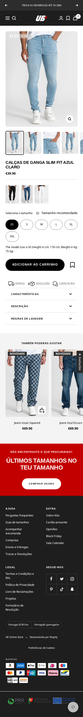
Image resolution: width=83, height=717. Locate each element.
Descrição (19, 306)
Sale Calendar (55, 543)
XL (71, 224)
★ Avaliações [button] (80, 361)
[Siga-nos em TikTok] (61, 589)
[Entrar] (61, 18)
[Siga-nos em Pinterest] (51, 589)
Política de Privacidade (20, 585)
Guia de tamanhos (17, 522)
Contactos (12, 540)
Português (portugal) (45, 624)
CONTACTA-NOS (67, 283)
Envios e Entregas (17, 547)
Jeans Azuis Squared (27, 423)
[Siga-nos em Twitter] (61, 579)
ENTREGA (20, 283)
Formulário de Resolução (15, 608)
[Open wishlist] (68, 18)
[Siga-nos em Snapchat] (72, 589)
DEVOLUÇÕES (43, 283)
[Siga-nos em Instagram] (72, 579)
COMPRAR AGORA (41, 483)
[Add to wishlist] (72, 265)
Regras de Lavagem (27, 318)
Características (25, 294)
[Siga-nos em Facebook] (51, 579)
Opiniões (51, 529)
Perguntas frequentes (19, 515)
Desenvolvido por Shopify (43, 637)
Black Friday (54, 536)
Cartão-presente (56, 522)
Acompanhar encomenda (14, 531)
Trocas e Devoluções (19, 554)
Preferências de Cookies (41, 647)
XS (12, 224)
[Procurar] (14, 18)
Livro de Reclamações (19, 592)
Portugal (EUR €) (18, 624)
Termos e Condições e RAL (20, 576)
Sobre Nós (52, 515)
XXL (12, 236)
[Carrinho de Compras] (75, 18)
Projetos (11, 599)
